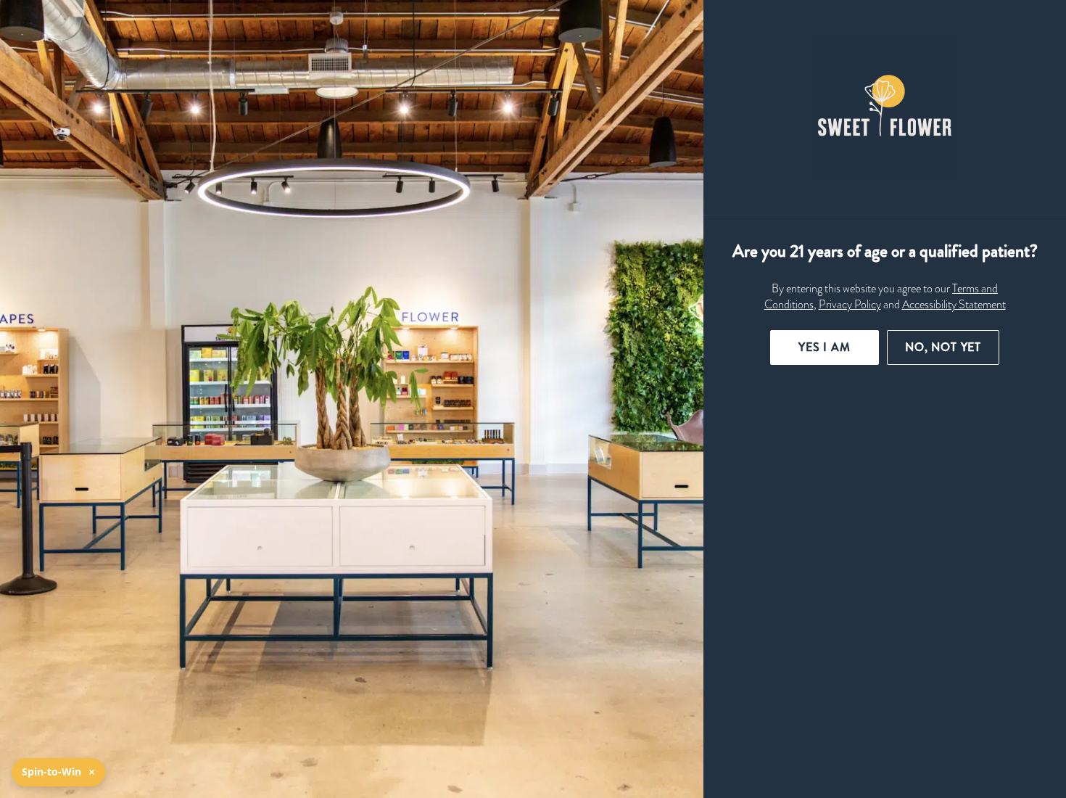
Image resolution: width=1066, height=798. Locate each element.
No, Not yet (943, 347)
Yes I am (824, 347)
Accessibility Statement (954, 305)
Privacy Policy (850, 305)
